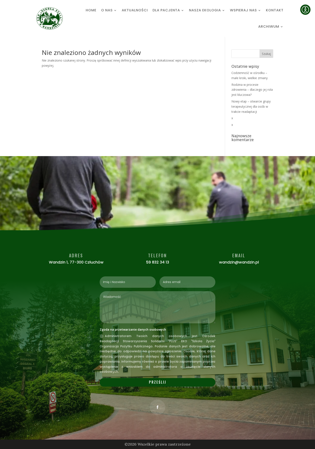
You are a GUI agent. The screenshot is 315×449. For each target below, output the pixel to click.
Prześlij (157, 382)
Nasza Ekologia (205, 10)
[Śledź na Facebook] (157, 407)
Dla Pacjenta (166, 10)
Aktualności (135, 10)
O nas (107, 10)
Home (91, 10)
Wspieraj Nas (243, 10)
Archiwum (268, 26)
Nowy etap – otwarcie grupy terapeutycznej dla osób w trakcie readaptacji (251, 106)
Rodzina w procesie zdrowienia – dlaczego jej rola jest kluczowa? (252, 90)
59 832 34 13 (157, 262)
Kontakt (275, 10)
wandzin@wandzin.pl (239, 262)
